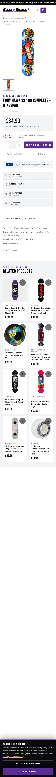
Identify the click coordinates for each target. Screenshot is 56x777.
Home (7, 18)
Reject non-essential (28, 763)
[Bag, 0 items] (43, 10)
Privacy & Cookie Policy (13, 756)
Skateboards (18, 18)
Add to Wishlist (16, 154)
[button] (28, 52)
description (12, 218)
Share (42, 154)
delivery (30, 218)
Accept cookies (28, 771)
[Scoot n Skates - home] (16, 10)
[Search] (37, 10)
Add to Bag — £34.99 (39, 145)
